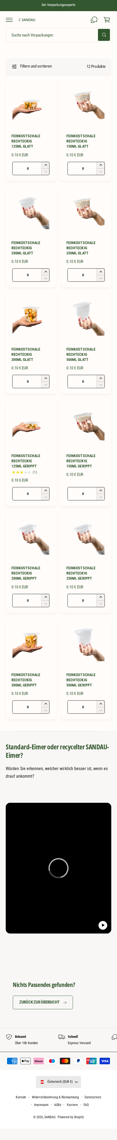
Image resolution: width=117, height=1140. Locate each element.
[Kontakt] (94, 19)
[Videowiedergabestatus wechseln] (102, 925)
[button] (9, 19)
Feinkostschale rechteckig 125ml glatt (25, 141)
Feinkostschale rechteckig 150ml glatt (80, 141)
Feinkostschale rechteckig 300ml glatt (25, 354)
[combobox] (58, 35)
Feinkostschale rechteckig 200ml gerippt (25, 573)
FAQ (86, 1105)
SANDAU (50, 1117)
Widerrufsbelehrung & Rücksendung (55, 1097)
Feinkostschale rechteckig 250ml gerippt (80, 573)
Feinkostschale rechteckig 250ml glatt (80, 248)
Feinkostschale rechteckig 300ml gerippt (25, 680)
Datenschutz (93, 1097)
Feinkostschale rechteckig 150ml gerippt (80, 461)
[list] (58, 1040)
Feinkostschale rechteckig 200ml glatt (25, 248)
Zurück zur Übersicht (39, 1002)
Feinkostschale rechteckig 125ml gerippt (25, 461)
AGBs (57, 1105)
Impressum (41, 1105)
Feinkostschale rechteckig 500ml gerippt (80, 680)
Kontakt (21, 1097)
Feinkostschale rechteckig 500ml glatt (80, 354)
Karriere (72, 1105)
